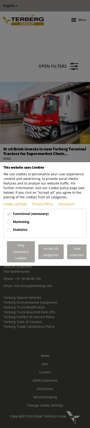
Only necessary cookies (21, 251)
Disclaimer (66, 204)
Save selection (77, 251)
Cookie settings (15, 204)
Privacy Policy (43, 204)
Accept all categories (51, 251)
